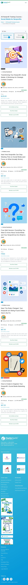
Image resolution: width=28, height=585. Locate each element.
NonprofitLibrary (4, 553)
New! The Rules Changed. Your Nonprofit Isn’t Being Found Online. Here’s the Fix (13, 310)
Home (2, 22)
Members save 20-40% (14, 114)
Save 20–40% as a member (5, 98)
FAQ (2, 559)
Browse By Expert (4, 493)
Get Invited (5, 536)
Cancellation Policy (5, 562)
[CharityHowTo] (5, 2)
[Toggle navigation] (26, 2)
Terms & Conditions (5, 564)
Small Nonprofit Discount (20, 490)
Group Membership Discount (21, 488)
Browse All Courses (5, 495)
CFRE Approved (4, 486)
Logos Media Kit (4, 568)
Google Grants (18, 482)
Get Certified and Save (13, 107)
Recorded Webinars (5, 482)
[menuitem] (7, 36)
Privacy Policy (4, 566)
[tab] (7, 36)
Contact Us (3, 557)
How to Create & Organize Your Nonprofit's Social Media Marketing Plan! (13, 386)
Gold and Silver (18, 480)
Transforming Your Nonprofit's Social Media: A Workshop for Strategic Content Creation (13, 77)
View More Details (13, 110)
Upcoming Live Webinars (6, 480)
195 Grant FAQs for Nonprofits (5, 550)
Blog (2, 555)
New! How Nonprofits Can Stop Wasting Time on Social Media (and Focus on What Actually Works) (13, 157)
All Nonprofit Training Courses (13, 22)
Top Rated (3, 491)
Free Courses (4, 484)
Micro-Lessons (4, 489)
